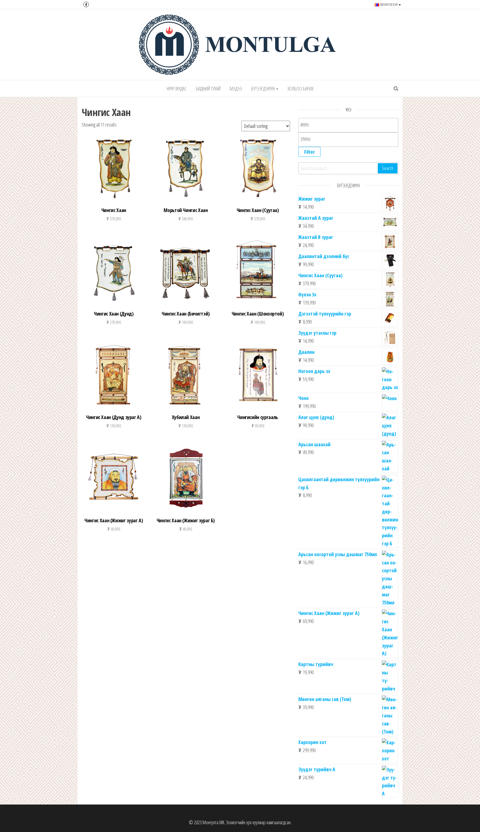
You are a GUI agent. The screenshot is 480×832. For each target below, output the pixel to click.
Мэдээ (236, 88)
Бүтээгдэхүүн (263, 88)
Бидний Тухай (208, 88)
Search (387, 168)
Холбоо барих (300, 88)
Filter (309, 151)
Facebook (86, 4)
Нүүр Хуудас (177, 88)
